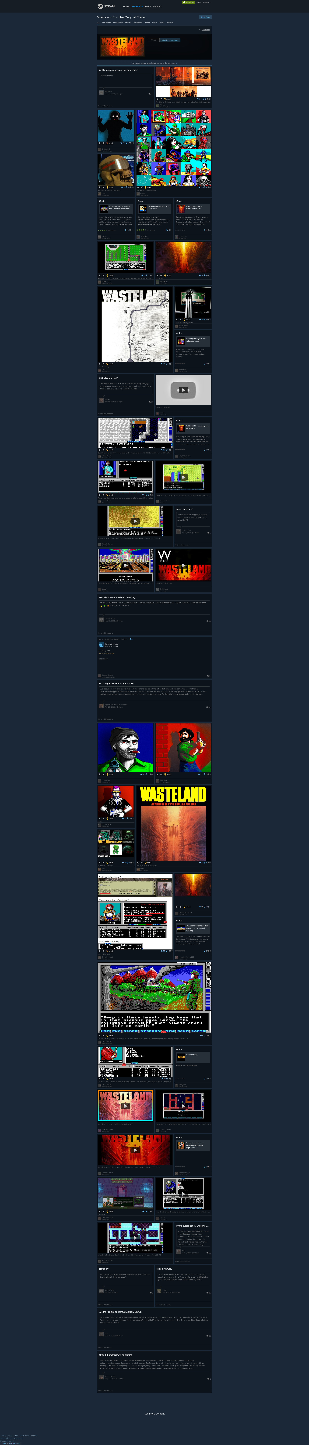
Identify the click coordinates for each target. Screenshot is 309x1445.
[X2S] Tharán (106, 824)
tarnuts (104, 236)
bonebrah (108, 91)
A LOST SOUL (109, 1290)
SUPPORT (157, 6)
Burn (142, 869)
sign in (198, 2)
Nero (103, 370)
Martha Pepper (110, 1376)
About (148, 6)
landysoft (182, 1085)
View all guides (106, 238)
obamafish (183, 370)
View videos (163, 414)
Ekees (104, 193)
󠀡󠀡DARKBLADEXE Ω (185, 913)
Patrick (162, 105)
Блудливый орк (184, 456)
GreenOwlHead (107, 957)
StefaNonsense (107, 1130)
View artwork (144, 195)
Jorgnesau (163, 281)
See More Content (154, 1413)
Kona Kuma (164, 589)
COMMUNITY (137, 6)
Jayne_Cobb (106, 281)
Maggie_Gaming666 (186, 957)
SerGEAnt (143, 236)
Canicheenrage (107, 1217)
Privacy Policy (6, 1435)
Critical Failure (110, 619)
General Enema (107, 675)
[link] (10, 1443)
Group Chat (206, 30)
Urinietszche (186, 530)
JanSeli (107, 399)
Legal (16, 1435)
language (206, 2)
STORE (126, 6)
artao (107, 1333)
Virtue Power (106, 456)
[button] (154, 47)
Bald (183, 1250)
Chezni (164, 1290)
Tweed (162, 413)
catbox (104, 589)
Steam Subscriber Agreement (11, 1438)
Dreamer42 (106, 149)
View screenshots (165, 107)
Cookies (34, 1435)
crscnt (142, 193)
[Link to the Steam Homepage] (106, 8)
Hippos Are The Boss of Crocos (116, 705)
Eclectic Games (165, 501)
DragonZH (183, 236)
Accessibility (24, 1435)
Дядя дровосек (184, 1173)
